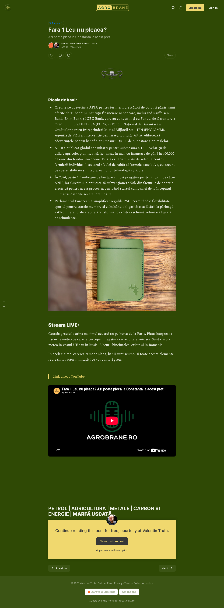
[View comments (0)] (60, 55)
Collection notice (143, 583)
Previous (61, 568)
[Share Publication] (180, 7)
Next (165, 568)
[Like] (51, 55)
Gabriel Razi (68, 43)
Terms (128, 583)
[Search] (173, 7)
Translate (56, 23)
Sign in (213, 7)
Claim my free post (112, 541)
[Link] (43, 100)
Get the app (129, 591)
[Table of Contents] (3, 304)
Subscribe (195, 7)
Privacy (118, 583)
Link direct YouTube (68, 376)
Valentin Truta (88, 43)
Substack (94, 600)
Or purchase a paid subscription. (112, 550)
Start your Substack (103, 591)
